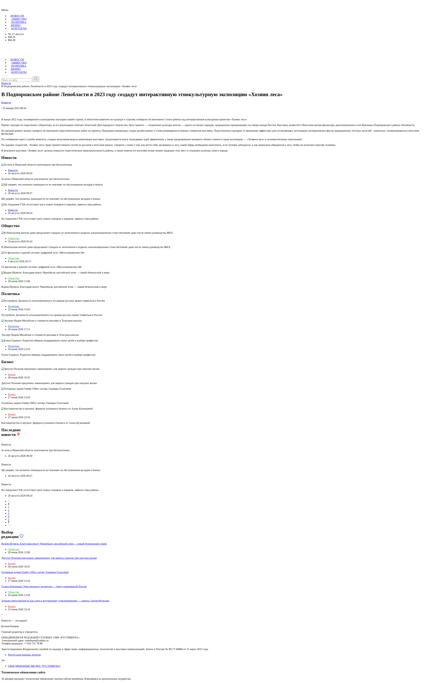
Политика (13, 306)
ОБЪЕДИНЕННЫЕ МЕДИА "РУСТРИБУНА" (34, 666)
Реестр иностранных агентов (24, 654)
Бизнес (12, 374)
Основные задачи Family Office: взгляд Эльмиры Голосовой (35, 572)
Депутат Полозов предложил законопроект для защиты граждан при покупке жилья (49, 558)
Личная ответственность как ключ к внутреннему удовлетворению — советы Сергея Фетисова (55, 600)
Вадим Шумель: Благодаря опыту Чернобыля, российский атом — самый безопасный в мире (54, 543)
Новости (6, 102)
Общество (13, 238)
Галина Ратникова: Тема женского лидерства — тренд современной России (44, 586)
